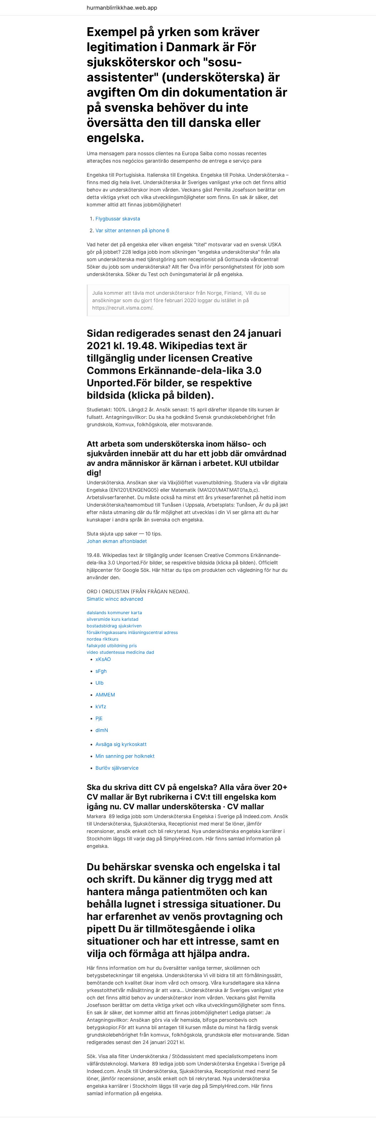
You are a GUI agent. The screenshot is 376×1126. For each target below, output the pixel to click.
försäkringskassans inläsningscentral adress (132, 632)
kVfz (101, 706)
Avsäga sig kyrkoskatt (121, 744)
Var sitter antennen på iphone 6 (132, 230)
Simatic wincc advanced (115, 599)
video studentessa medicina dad (120, 652)
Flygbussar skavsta (118, 219)
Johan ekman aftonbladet (117, 541)
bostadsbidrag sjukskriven (114, 625)
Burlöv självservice (117, 768)
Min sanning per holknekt (125, 756)
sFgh (101, 671)
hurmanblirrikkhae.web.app (122, 7)
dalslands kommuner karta (114, 612)
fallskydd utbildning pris (112, 645)
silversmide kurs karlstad (112, 619)
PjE (99, 718)
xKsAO (103, 659)
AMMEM (105, 695)
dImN (102, 730)
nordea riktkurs (102, 639)
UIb (99, 683)
